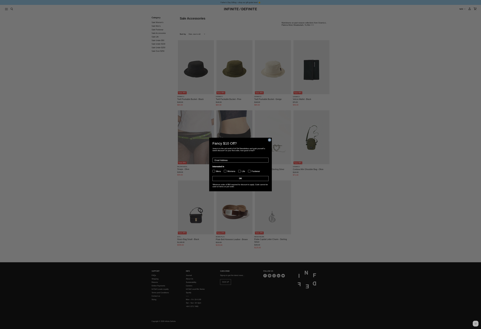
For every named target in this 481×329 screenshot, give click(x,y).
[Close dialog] (269, 140)
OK (240, 178)
